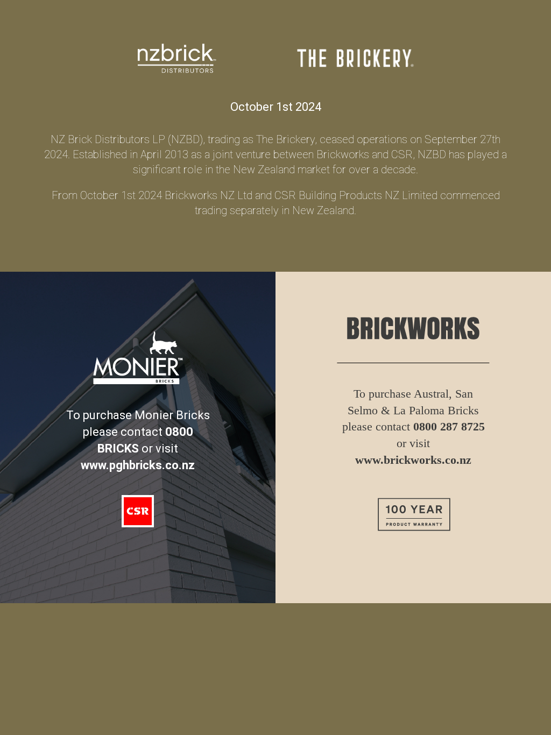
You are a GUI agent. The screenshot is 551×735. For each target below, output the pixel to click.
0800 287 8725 (449, 426)
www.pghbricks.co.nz (138, 465)
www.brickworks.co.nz (413, 460)
